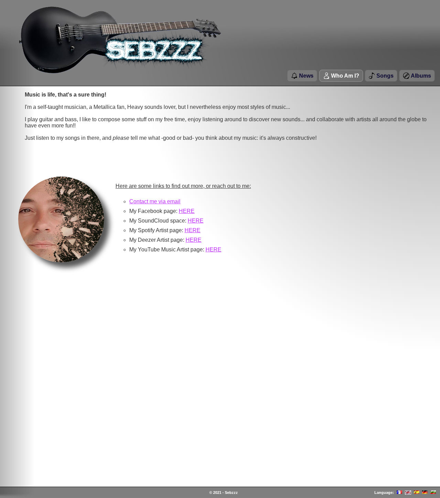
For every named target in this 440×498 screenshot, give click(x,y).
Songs (384, 76)
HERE (187, 211)
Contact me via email (154, 201)
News (306, 76)
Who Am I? (344, 76)
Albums (420, 76)
